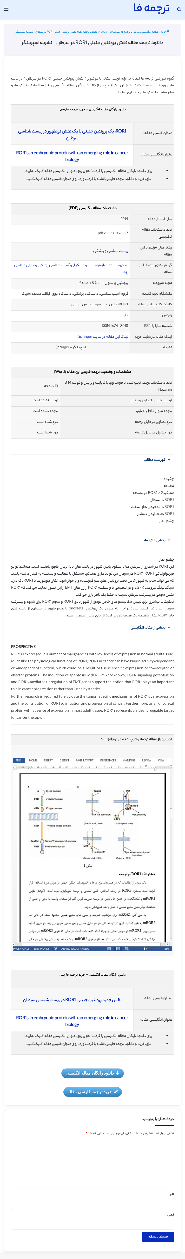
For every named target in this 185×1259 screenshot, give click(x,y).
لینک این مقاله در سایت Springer (103, 337)
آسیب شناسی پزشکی (53, 266)
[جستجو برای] (179, 11)
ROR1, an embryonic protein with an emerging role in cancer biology (72, 157)
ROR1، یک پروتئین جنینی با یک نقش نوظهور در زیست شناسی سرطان (72, 135)
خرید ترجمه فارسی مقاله (89, 1091)
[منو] (6, 11)
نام (172, 1194)
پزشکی (98, 251)
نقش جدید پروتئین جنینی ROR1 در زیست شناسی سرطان (72, 1000)
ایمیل (170, 1215)
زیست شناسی (117, 251)
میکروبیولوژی (118, 266)
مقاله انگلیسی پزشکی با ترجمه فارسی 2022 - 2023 (129, 32)
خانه (163, 32)
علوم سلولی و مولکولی (88, 266)
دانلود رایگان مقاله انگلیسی (90, 1073)
